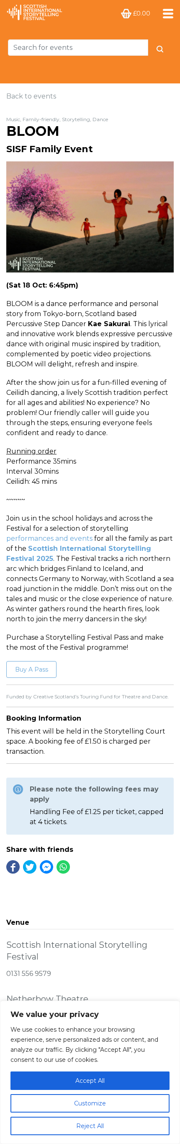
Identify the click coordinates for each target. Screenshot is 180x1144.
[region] (90, 1072)
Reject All (90, 1126)
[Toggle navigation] (165, 13)
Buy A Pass (31, 669)
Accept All (90, 1080)
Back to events (31, 96)
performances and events (49, 538)
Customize (90, 1103)
